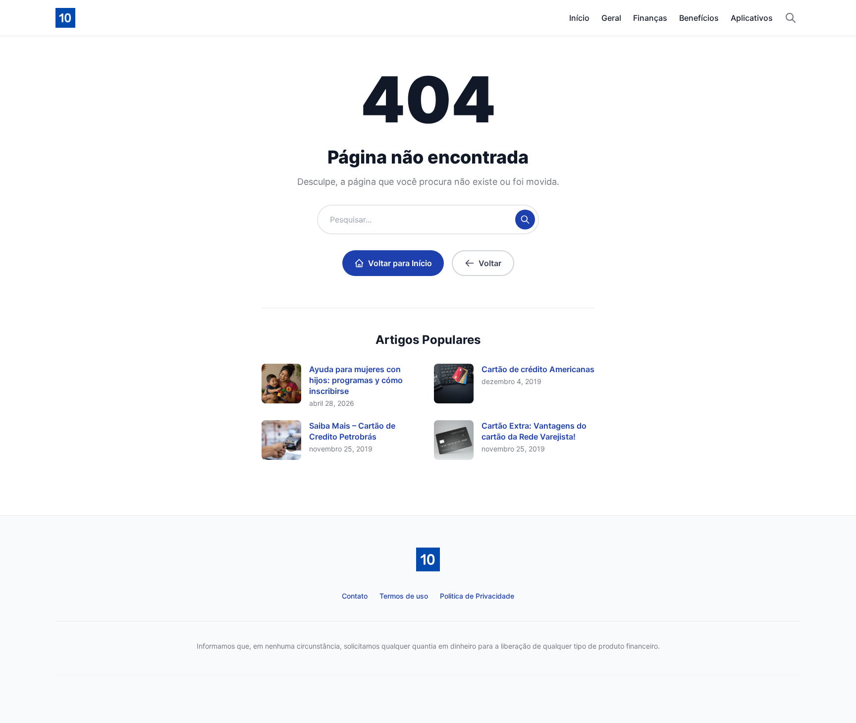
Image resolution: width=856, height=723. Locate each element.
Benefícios (699, 18)
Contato (355, 596)
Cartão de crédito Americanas (538, 369)
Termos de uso (403, 596)
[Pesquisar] (791, 18)
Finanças (650, 18)
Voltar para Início (400, 263)
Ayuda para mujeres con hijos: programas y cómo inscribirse (356, 380)
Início (579, 18)
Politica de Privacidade (477, 596)
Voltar (490, 263)
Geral (611, 18)
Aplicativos (752, 18)
